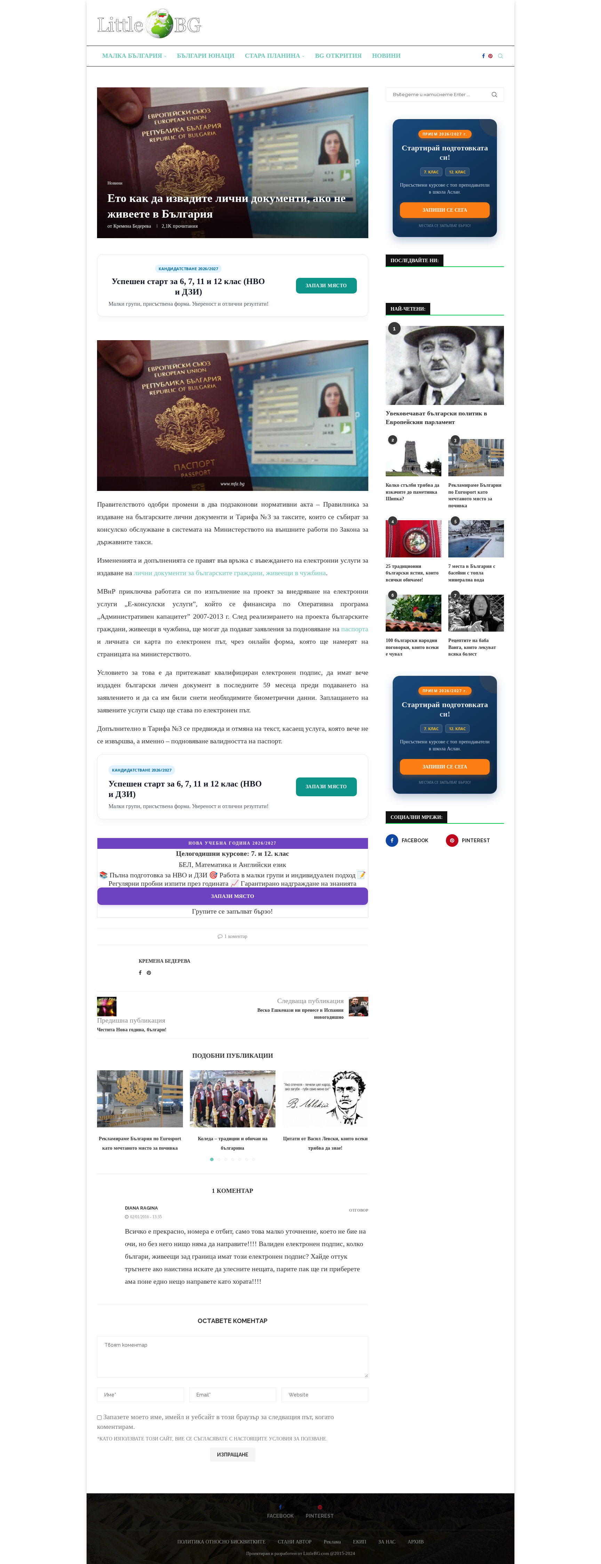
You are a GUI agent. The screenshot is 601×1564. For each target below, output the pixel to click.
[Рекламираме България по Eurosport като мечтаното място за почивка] (140, 1098)
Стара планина (272, 55)
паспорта (354, 629)
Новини (386, 55)
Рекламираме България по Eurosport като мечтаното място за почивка (475, 495)
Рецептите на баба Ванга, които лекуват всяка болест (472, 647)
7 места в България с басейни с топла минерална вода (471, 573)
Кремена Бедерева (132, 226)
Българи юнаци (205, 55)
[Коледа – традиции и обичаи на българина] (233, 1098)
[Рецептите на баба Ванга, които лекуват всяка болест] (476, 613)
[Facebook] (483, 56)
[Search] (500, 56)
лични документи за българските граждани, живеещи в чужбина (230, 573)
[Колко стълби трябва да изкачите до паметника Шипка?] (413, 457)
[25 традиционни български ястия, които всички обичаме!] (413, 538)
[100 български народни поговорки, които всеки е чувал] (413, 613)
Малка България (132, 55)
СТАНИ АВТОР (295, 1542)
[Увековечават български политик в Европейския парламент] (445, 365)
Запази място (326, 285)
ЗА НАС (386, 1542)
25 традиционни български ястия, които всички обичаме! (412, 573)
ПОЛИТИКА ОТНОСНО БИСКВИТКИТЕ (221, 1542)
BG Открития (338, 55)
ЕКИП (359, 1542)
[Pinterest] (490, 56)
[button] (106, 1115)
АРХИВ (416, 1542)
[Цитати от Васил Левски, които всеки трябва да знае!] (325, 1098)
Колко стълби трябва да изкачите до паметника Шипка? (412, 492)
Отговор (358, 1210)
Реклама (332, 1542)
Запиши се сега (445, 210)
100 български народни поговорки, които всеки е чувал (412, 647)
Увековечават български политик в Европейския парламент (436, 417)
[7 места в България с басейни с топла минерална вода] (476, 538)
